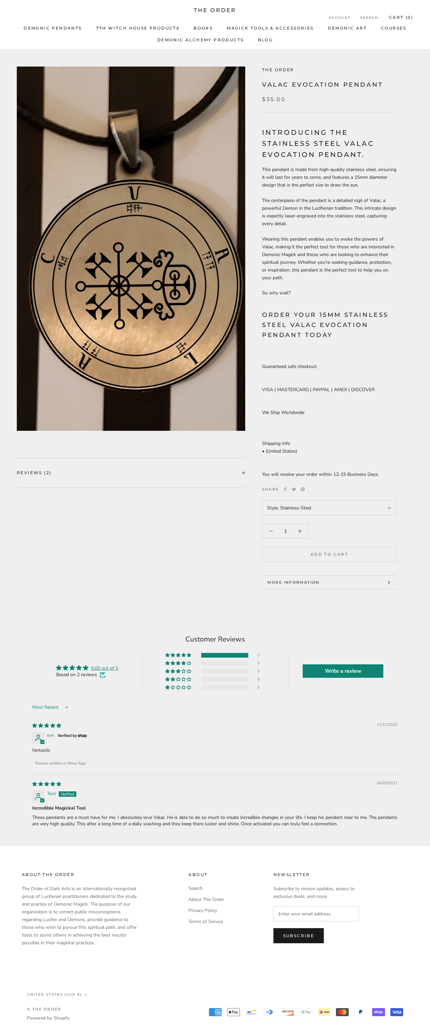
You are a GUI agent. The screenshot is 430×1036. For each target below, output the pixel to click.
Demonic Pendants (53, 28)
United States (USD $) (54, 994)
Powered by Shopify (48, 1018)
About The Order (206, 899)
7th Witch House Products (138, 28)
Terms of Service (205, 921)
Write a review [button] (343, 671)
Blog (265, 39)
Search (369, 17)
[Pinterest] (303, 489)
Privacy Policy (202, 910)
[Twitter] (294, 489)
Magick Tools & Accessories (270, 28)
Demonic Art (347, 28)
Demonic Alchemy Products (200, 39)
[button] (178, 655)
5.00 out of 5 (104, 668)
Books (203, 28)
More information (293, 582)
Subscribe (298, 935)
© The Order (44, 1009)
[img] (46, 725)
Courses (393, 28)
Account (340, 17)
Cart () (401, 17)
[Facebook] (285, 489)
